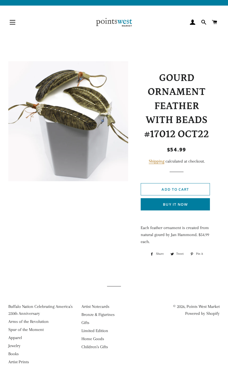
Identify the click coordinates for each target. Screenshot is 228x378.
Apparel (15, 337)
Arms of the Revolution (28, 321)
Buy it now (175, 204)
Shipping (156, 161)
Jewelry (14, 345)
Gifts (85, 322)
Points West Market (203, 306)
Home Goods (92, 338)
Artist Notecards (95, 306)
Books (13, 353)
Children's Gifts (94, 346)
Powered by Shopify (202, 313)
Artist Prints (18, 361)
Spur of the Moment (26, 329)
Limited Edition (94, 330)
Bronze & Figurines (98, 314)
